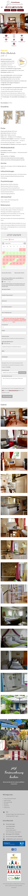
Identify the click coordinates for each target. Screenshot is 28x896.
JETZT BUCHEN (7, 396)
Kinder (3, 330)
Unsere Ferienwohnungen (10, 798)
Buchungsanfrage (8, 802)
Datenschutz (7, 807)
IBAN (3, 351)
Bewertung (20, 10)
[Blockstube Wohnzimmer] (14, 426)
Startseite (7, 10)
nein (5, 281)
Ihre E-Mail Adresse (7, 312)
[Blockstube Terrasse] (14, 713)
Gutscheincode (5, 370)
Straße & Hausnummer (7, 295)
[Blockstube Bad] (14, 691)
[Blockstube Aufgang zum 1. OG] (14, 603)
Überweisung (7, 343)
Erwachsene (5, 324)
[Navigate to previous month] (3, 243)
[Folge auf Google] (15, 849)
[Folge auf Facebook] (13, 849)
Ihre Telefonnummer (7, 306)
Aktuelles (6, 803)
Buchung (14, 10)
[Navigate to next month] (25, 243)
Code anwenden (22, 372)
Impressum (6, 805)
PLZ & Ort (4, 301)
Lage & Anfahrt (7, 800)
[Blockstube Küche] (14, 492)
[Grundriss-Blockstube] (14, 124)
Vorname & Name (6, 289)
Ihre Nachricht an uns (7, 376)
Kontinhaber (5, 356)
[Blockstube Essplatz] (14, 536)
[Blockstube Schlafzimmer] (14, 625)
